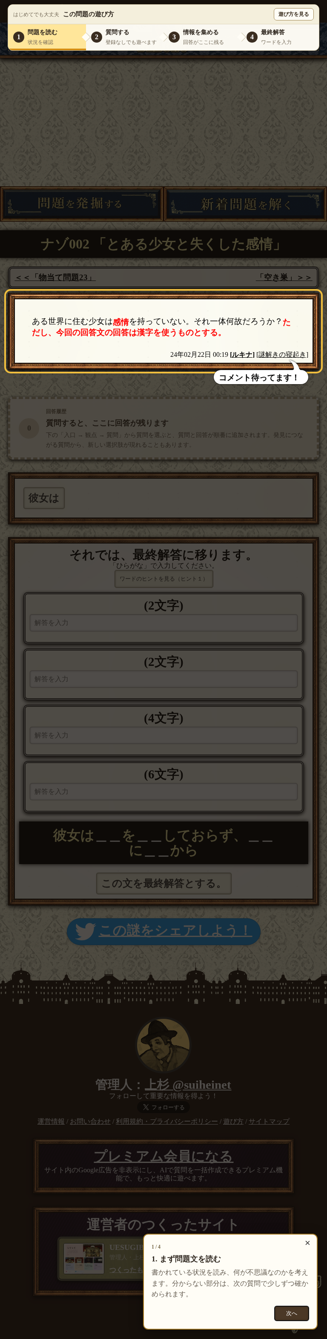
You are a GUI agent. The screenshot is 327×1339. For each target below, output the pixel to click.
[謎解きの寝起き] (282, 354)
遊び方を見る (293, 14)
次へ (291, 1313)
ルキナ (242, 354)
